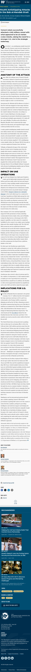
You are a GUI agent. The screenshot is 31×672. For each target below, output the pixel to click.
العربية (14, 18)
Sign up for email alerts (11, 605)
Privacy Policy (12, 669)
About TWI (3, 653)
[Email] (12, 490)
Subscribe (3, 635)
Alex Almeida (5, 15)
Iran (3, 597)
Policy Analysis (4, 6)
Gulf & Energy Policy (7, 591)
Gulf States (9, 597)
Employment (4, 669)
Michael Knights (25, 15)
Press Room (4, 634)
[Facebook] (2, 490)
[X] (5, 490)
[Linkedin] (8, 490)
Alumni (22, 653)
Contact (3, 632)
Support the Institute (13, 653)
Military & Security (18, 591)
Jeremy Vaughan (15, 15)
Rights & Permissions (21, 669)
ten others (15, 313)
